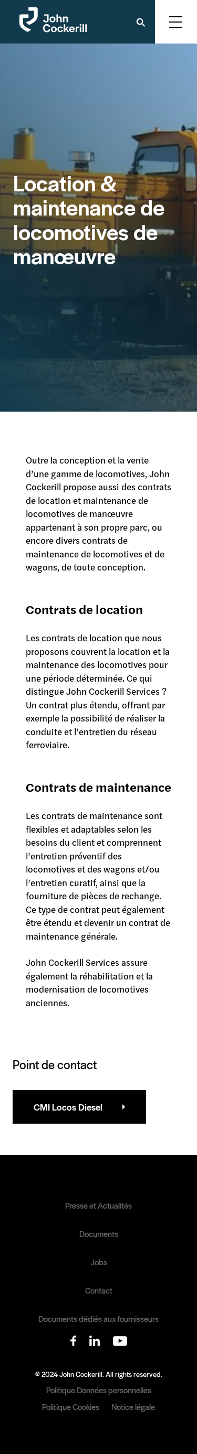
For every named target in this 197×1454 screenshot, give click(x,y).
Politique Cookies (70, 1406)
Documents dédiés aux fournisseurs (98, 1318)
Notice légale (133, 1406)
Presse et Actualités (98, 1205)
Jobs (98, 1262)
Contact (98, 1290)
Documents (98, 1234)
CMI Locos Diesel (68, 1107)
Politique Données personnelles (98, 1389)
